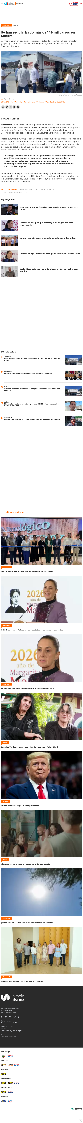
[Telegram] (18, 107)
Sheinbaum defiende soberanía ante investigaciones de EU (28, 688)
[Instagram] (15, 1016)
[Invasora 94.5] (3, 1065)
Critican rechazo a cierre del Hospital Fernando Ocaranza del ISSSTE (32, 389)
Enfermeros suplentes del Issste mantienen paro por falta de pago (32, 359)
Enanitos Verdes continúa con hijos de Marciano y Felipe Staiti (29, 747)
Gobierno (6, 25)
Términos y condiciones (9, 1035)
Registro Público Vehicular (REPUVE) (14, 192)
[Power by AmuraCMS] (76, 1109)
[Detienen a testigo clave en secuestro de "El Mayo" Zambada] (73, 421)
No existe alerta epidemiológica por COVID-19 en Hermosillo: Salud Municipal (31, 405)
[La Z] (16, 1082)
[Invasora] (3, 1056)
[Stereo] (3, 1083)
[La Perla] (10, 1101)
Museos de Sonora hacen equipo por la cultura (22, 981)
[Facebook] (10, 107)
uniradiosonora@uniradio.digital (11, 1031)
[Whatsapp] (3, 107)
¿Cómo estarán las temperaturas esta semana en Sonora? (27, 923)
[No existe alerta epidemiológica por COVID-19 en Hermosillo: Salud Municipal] (73, 406)
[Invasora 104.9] (3, 1074)
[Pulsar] (10, 1056)
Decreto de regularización (44, 189)
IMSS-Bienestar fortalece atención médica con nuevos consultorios (32, 630)
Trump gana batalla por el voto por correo (20, 806)
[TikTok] (19, 1016)
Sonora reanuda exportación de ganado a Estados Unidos (48, 238)
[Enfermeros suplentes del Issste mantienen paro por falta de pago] (73, 360)
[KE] (3, 1101)
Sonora (16, 25)
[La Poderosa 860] (10, 1065)
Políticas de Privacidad (8, 1037)
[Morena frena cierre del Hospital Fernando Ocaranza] (73, 375)
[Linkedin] (14, 107)
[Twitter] (7, 107)
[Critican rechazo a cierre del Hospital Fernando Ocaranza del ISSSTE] (73, 391)
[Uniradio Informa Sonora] (13, 3)
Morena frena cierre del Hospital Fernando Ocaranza (28, 373)
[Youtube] (10, 1016)
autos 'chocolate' (26, 189)
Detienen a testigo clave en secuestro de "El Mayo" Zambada (32, 419)
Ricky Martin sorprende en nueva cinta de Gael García (25, 864)
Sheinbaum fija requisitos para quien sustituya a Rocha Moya (49, 254)
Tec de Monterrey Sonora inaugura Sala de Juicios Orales (27, 571)
